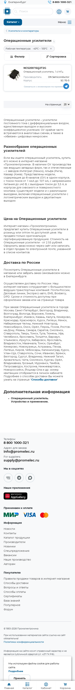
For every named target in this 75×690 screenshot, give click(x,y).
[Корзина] (67, 11)
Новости (9, 529)
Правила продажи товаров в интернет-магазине (37, 579)
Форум (8, 609)
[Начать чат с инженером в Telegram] (66, 86)
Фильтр (19, 56)
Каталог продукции (17, 538)
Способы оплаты (15, 592)
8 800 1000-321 (16, 443)
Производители (14, 542)
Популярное (12, 605)
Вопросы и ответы (16, 587)
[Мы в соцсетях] (8, 477)
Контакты (10, 533)
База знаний (12, 601)
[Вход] (59, 11)
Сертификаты (13, 596)
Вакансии (10, 555)
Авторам (9, 564)
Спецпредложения (16, 551)
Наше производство (17, 560)
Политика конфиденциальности (24, 641)
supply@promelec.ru (21, 460)
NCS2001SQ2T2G (34, 68)
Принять (19, 678)
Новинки (10, 546)
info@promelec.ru (19, 451)
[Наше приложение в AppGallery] (15, 496)
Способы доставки (44, 380)
